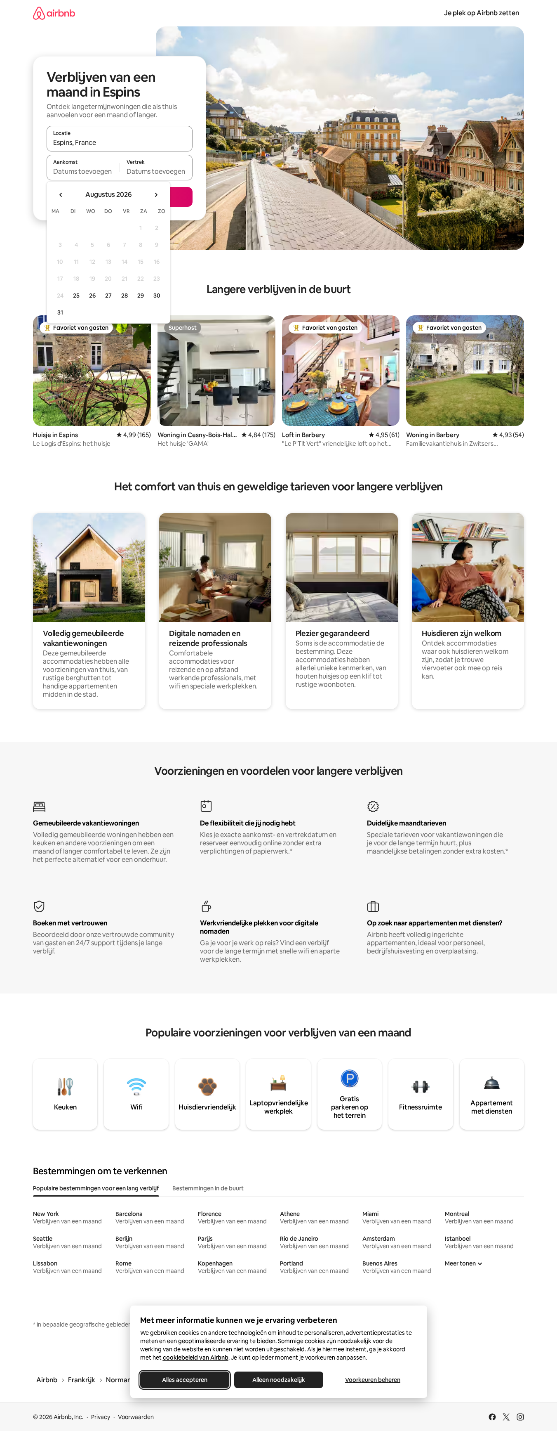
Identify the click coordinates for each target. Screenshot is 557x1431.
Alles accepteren (184, 1380)
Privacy (100, 1417)
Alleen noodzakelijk (278, 1380)
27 (108, 295)
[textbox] (83, 171)
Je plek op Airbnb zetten (481, 13)
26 (92, 295)
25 (76, 295)
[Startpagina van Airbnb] (54, 13)
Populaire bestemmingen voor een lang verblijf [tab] (96, 1188)
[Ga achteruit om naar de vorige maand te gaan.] (61, 194)
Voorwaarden (136, 1417)
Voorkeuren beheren (372, 1380)
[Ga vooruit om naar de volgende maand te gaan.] (155, 194)
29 (140, 295)
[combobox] (119, 142)
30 (156, 295)
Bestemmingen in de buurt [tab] (208, 1188)
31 (60, 312)
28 (124, 295)
